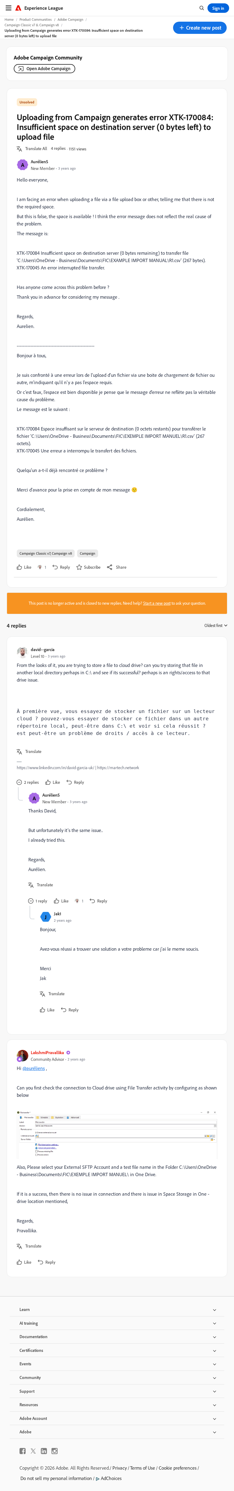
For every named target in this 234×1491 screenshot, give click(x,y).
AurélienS (39, 161)
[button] (200, 28)
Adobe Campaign (70, 19)
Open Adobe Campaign (48, 68)
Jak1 (57, 913)
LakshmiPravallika (47, 1052)
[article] (115, 716)
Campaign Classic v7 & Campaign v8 (32, 25)
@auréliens (34, 1068)
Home (9, 19)
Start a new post (157, 603)
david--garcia (43, 649)
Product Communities (36, 19)
